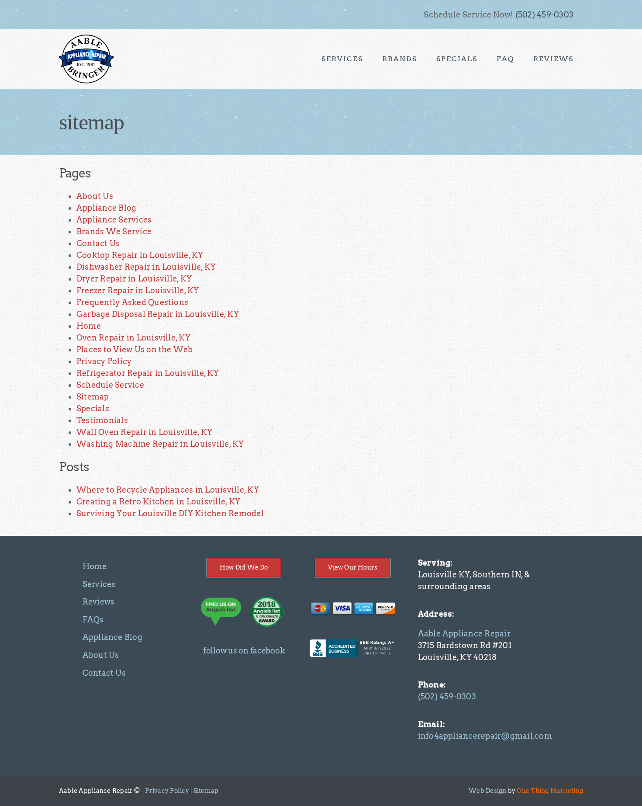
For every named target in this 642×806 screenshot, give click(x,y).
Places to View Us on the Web (134, 349)
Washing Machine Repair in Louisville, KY (160, 443)
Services (99, 584)
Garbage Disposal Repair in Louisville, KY (157, 314)
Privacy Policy (103, 361)
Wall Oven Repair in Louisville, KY (144, 432)
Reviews (99, 601)
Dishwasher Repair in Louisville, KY (146, 266)
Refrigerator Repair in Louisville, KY (147, 373)
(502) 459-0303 (544, 14)
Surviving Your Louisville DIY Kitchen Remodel (170, 513)
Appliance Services (114, 219)
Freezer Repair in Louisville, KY (137, 290)
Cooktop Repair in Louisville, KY (140, 255)
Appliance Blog (106, 207)
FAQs (93, 619)
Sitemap (92, 396)
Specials (92, 408)
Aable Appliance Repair (464, 633)
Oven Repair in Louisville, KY (133, 337)
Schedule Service (110, 384)
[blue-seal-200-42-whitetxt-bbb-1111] (353, 642)
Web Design (487, 790)
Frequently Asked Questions (132, 302)
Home (88, 325)
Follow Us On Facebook (243, 650)
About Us (94, 196)
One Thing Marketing (550, 790)
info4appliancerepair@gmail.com (485, 735)
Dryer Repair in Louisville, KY (134, 278)
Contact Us (98, 243)
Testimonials (102, 420)
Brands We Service (114, 231)
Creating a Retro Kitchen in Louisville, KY (158, 501)
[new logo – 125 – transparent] (86, 37)
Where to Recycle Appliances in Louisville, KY (167, 489)
